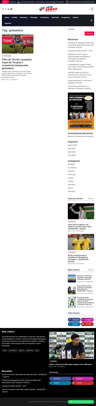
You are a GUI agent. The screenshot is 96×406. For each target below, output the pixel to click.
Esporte (21, 350)
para (37, 350)
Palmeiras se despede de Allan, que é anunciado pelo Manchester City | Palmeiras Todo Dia (81, 45)
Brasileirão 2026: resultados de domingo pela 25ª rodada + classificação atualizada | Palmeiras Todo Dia (85, 301)
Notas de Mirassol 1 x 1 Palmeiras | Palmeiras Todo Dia (80, 81)
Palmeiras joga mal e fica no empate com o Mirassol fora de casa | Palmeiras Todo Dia (79, 74)
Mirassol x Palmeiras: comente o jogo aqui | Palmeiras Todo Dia (84, 277)
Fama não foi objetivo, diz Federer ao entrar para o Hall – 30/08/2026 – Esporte (80, 227)
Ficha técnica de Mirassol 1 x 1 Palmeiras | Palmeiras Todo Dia (79, 87)
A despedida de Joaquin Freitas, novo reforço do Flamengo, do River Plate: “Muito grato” (81, 66)
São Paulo (55, 17)
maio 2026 (71, 155)
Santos (70, 188)
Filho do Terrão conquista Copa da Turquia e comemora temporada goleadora (17, 64)
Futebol (14, 17)
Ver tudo (90, 198)
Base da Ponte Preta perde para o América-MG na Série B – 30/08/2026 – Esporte (85, 288)
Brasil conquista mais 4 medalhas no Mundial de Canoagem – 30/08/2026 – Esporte (79, 258)
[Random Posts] (91, 20)
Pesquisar (71, 29)
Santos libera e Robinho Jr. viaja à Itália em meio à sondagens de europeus (38, 2)
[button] (81, 402)
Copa (4, 350)
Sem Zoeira (6, 79)
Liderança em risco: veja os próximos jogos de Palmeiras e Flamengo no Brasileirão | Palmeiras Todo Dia (79, 57)
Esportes (8, 23)
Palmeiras (23, 17)
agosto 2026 (72, 145)
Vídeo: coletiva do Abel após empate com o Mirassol (70, 364)
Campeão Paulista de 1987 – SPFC (80, 51)
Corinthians (44, 17)
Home (7, 17)
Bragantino (66, 17)
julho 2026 (71, 148)
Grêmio (75, 17)
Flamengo (34, 17)
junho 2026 (72, 152)
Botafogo (71, 164)
